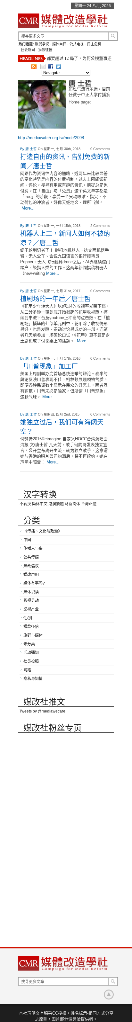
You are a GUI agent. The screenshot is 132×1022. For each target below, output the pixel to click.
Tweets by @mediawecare (42, 711)
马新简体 (72, 504)
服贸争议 (42, 44)
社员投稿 (31, 661)
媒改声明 (31, 574)
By (22, 149)
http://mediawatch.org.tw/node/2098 (51, 137)
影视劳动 (31, 600)
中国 (27, 540)
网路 (27, 670)
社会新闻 (28, 50)
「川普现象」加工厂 (49, 366)
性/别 (27, 618)
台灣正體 (88, 504)
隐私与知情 (33, 679)
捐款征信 (45, 50)
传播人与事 (33, 548)
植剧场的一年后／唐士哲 (55, 298)
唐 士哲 (31, 149)
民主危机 (94, 44)
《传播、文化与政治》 (42, 531)
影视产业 (31, 609)
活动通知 (31, 652)
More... (28, 208)
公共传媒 (31, 557)
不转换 (25, 504)
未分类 (29, 644)
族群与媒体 (33, 635)
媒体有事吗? (34, 583)
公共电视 (77, 44)
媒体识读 (31, 592)
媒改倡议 (31, 566)
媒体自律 (59, 44)
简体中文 (39, 504)
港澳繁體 (56, 504)
